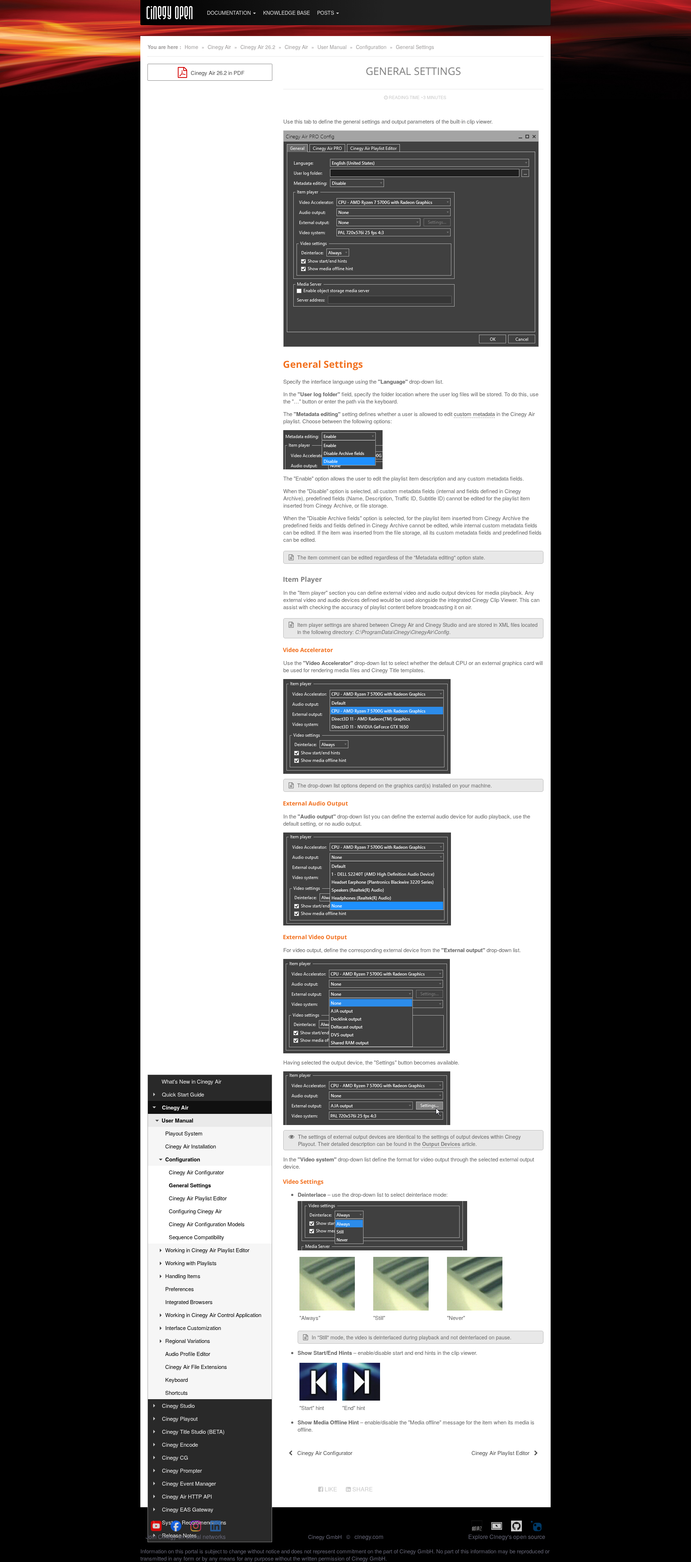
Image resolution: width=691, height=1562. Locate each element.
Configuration (371, 46)
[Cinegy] (169, 12)
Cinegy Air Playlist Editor (198, 1198)
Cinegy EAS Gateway (187, 1509)
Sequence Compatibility (196, 1237)
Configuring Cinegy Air (195, 1211)
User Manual (332, 46)
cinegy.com (368, 1536)
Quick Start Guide (183, 1094)
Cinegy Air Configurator (196, 1172)
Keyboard (176, 1379)
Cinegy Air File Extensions (196, 1366)
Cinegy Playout (180, 1418)
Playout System (184, 1133)
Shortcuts (176, 1392)
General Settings (415, 46)
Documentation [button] (229, 12)
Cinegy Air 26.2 (257, 46)
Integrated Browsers (189, 1302)
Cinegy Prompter (182, 1470)
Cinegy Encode (180, 1444)
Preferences (179, 1289)
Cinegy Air (219, 46)
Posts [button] (326, 12)
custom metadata (474, 414)
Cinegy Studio (178, 1405)
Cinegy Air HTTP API (187, 1496)
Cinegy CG (175, 1457)
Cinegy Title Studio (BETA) (193, 1431)
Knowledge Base (286, 12)
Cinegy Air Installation (190, 1146)
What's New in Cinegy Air (191, 1081)
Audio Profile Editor (187, 1353)
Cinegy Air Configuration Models (207, 1224)
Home (191, 46)
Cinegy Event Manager (189, 1483)
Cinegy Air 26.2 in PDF (216, 72)
